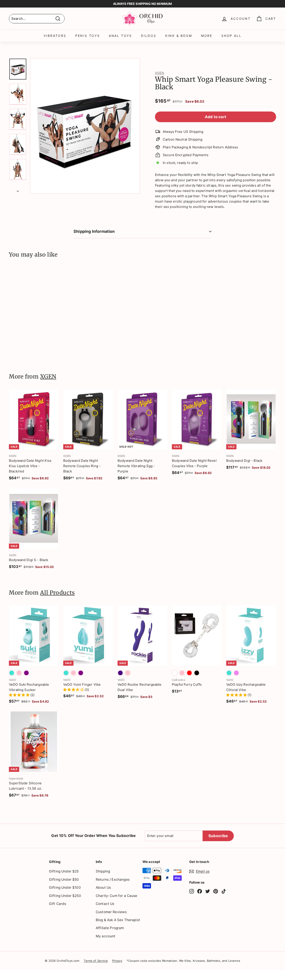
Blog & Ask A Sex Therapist (118, 920)
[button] (19, 695)
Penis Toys (87, 36)
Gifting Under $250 (65, 896)
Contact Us (105, 904)
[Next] (18, 190)
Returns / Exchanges (113, 879)
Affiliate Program (110, 928)
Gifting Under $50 (64, 879)
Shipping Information (94, 231)
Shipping (103, 871)
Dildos (148, 36)
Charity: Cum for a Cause (116, 896)
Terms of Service (96, 960)
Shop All (231, 36)
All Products (57, 592)
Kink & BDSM (178, 36)
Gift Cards (57, 904)
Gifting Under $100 (65, 887)
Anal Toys (120, 36)
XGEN (159, 73)
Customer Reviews (111, 912)
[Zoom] (85, 125)
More (206, 36)
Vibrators (55, 36)
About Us (103, 887)
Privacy (117, 960)
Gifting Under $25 (64, 871)
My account (106, 936)
